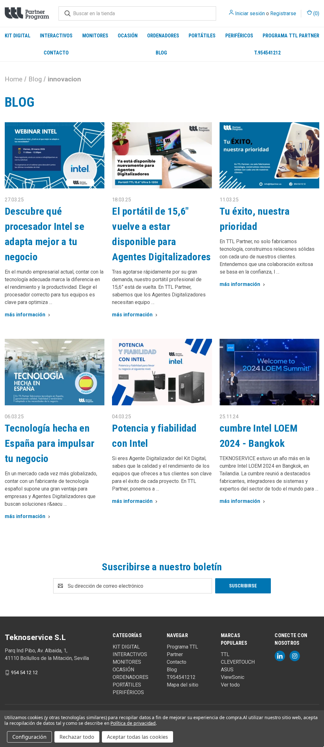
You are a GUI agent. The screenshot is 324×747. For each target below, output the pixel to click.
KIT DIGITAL (17, 36)
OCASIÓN (128, 36)
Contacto (56, 53)
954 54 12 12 (24, 672)
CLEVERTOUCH (238, 662)
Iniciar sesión (250, 13)
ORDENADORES (163, 36)
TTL (225, 654)
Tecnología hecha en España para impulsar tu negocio (49, 443)
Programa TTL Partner (291, 36)
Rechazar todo (76, 736)
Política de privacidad (133, 723)
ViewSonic (232, 677)
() (315, 13)
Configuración (29, 736)
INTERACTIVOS (56, 36)
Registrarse (283, 13)
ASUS (227, 670)
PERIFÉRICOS (239, 36)
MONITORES (95, 36)
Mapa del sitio (182, 685)
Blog (161, 53)
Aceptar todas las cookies (137, 736)
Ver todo (230, 685)
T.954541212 (267, 53)
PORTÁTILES (202, 36)
